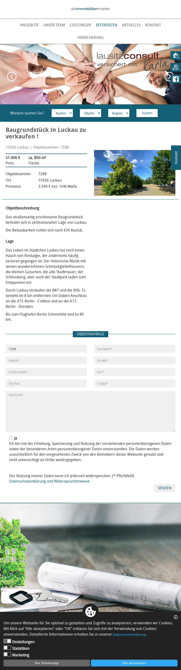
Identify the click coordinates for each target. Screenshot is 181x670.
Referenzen (106, 25)
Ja (15, 438)
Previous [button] (11, 76)
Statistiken (20, 648)
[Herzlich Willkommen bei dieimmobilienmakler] (90, 9)
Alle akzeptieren (134, 663)
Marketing (20, 655)
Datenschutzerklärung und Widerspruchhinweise (49, 481)
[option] (90, 74)
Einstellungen (23, 641)
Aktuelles (131, 25)
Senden (165, 488)
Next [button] (169, 76)
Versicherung (91, 37)
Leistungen (80, 25)
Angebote (29, 25)
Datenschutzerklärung (129, 634)
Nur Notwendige (47, 663)
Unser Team (54, 25)
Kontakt (153, 25)
